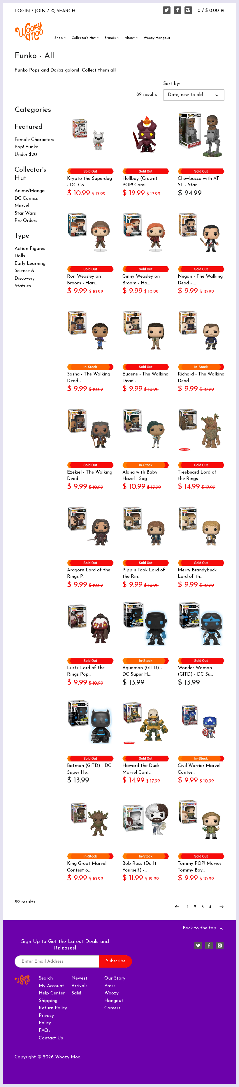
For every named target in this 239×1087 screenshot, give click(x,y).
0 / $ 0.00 (209, 10)
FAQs (44, 1030)
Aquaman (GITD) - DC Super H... (142, 671)
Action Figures (30, 248)
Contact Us (51, 1038)
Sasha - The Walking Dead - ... (88, 377)
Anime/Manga (30, 191)
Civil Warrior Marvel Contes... (199, 769)
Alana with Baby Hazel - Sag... (139, 475)
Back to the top (200, 928)
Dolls (20, 256)
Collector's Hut (84, 38)
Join (40, 11)
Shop (59, 38)
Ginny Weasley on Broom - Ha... (141, 279)
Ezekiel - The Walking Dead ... (89, 475)
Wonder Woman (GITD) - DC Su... (195, 671)
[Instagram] (188, 10)
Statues (23, 286)
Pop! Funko (26, 147)
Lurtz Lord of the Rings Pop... (86, 671)
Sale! (76, 993)
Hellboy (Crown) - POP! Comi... (141, 181)
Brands (111, 38)
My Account (51, 986)
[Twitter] (167, 10)
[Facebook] (177, 10)
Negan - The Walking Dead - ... (200, 279)
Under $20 (26, 154)
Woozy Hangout (157, 38)
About (130, 38)
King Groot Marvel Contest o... (86, 866)
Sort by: (171, 83)
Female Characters (34, 140)
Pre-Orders (26, 220)
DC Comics (26, 198)
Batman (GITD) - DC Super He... (89, 769)
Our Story (114, 978)
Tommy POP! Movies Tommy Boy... (200, 866)
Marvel (22, 206)
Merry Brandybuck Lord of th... (197, 573)
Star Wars (25, 213)
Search (46, 978)
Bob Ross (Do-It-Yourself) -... (140, 866)
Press (109, 986)
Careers (112, 1008)
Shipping (48, 1001)
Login (22, 11)
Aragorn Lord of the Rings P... (88, 573)
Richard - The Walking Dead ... (201, 377)
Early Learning (30, 263)
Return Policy (53, 1008)
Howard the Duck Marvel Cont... (140, 769)
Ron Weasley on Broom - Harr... (84, 279)
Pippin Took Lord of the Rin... (143, 573)
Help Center (52, 993)
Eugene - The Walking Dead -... (145, 377)
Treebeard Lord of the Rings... (197, 475)
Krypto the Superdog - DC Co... (89, 181)
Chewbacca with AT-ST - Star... (199, 181)
